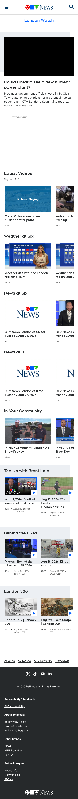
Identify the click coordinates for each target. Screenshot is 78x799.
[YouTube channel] (42, 673)
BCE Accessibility (14, 706)
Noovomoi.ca (12, 774)
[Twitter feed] (28, 673)
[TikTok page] (35, 673)
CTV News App (43, 660)
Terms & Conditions (15, 726)
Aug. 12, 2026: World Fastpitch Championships (55, 503)
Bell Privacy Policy (15, 721)
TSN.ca (8, 754)
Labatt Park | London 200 (20, 622)
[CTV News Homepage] (39, 7)
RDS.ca (8, 779)
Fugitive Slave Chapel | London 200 (57, 622)
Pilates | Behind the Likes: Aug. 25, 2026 (19, 563)
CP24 (7, 746)
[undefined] (28, 206)
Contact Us (24, 660)
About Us (9, 660)
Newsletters (62, 660)
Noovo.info (10, 770)
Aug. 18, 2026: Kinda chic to (55, 563)
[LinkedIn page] (50, 673)
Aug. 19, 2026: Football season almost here (20, 501)
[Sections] (6, 7)
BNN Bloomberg (14, 750)
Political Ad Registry (16, 730)
